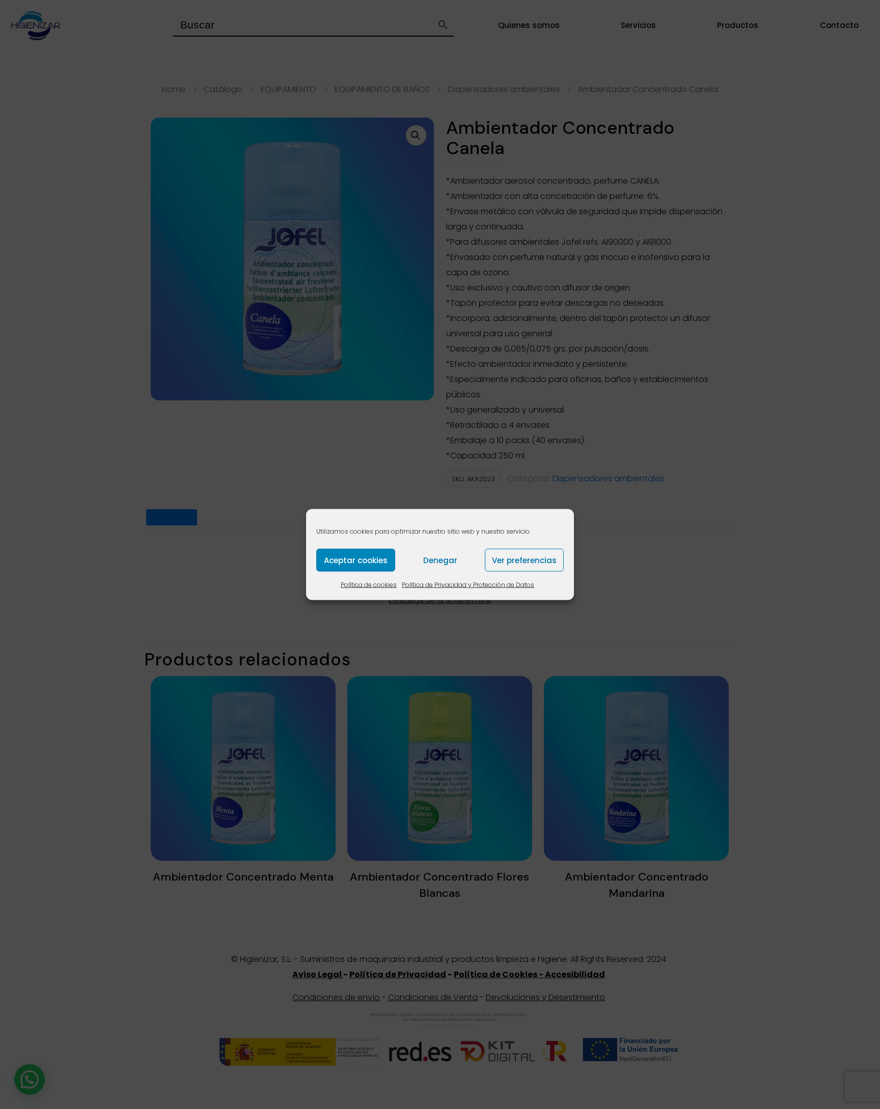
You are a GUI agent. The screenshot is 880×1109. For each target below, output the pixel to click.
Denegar (440, 559)
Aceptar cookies (356, 559)
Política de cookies (369, 584)
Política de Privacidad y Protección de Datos (468, 584)
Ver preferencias (524, 559)
